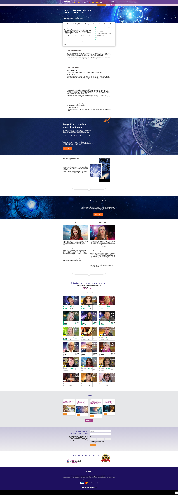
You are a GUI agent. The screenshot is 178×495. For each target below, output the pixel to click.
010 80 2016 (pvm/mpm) (114, 2)
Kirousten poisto (83, 473)
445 (76, 384)
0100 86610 (84, 337)
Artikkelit (81, 4)
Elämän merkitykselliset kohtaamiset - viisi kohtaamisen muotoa (109, 402)
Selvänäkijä (93, 473)
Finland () (92, 482)
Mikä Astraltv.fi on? (89, 475)
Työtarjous (95, 475)
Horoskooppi (75, 4)
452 (76, 354)
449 (94, 354)
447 (112, 354)
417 (112, 307)
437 (76, 369)
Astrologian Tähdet (93, 4)
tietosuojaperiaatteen (100, 442)
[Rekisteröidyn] (72, 307)
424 (94, 323)
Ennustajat (69, 4)
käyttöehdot (95, 442)
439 (112, 323)
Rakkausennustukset (71, 473)
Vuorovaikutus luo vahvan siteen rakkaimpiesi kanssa (68, 402)
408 (76, 307)
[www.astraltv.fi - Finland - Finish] (66, 2)
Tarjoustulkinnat (101, 4)
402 (94, 384)
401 (94, 338)
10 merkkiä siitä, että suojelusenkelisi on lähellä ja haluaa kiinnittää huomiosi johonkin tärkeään (95, 404)
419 (94, 369)
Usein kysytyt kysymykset (101, 475)
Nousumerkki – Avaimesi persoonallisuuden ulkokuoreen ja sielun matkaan (82, 403)
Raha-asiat (89, 473)
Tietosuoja (98, 479)
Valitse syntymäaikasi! (93, 436)
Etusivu (64, 4)
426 (76, 323)
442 (112, 369)
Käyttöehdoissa (90, 479)
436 (76, 338)
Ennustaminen (77, 473)
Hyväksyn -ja (97, 442)
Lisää (112, 300)
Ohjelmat (86, 4)
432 (112, 384)
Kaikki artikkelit (89, 420)
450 (112, 338)
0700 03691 (66, 308)
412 (94, 307)
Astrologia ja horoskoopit (82, 399)
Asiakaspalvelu (89, 476)
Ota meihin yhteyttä (83, 476)
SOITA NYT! (67, 148)
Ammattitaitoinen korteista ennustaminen (103, 473)
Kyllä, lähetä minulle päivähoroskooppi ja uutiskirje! (97, 441)
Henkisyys (65, 399)
